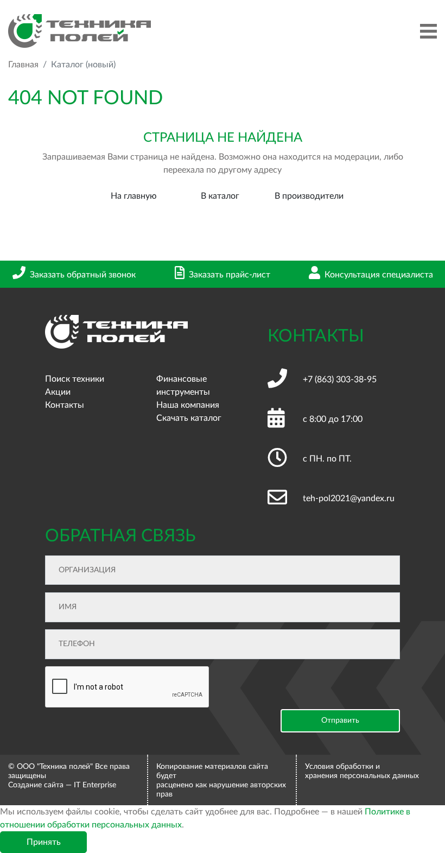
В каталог (220, 196)
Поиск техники (74, 379)
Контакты (64, 405)
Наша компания (187, 405)
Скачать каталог (188, 418)
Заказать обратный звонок (83, 274)
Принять (44, 842)
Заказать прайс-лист (229, 274)
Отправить (340, 720)
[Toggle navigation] (428, 31)
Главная (23, 64)
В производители (309, 196)
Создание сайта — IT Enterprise (62, 785)
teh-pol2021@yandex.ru (349, 498)
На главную (134, 196)
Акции (58, 392)
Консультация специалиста (379, 274)
